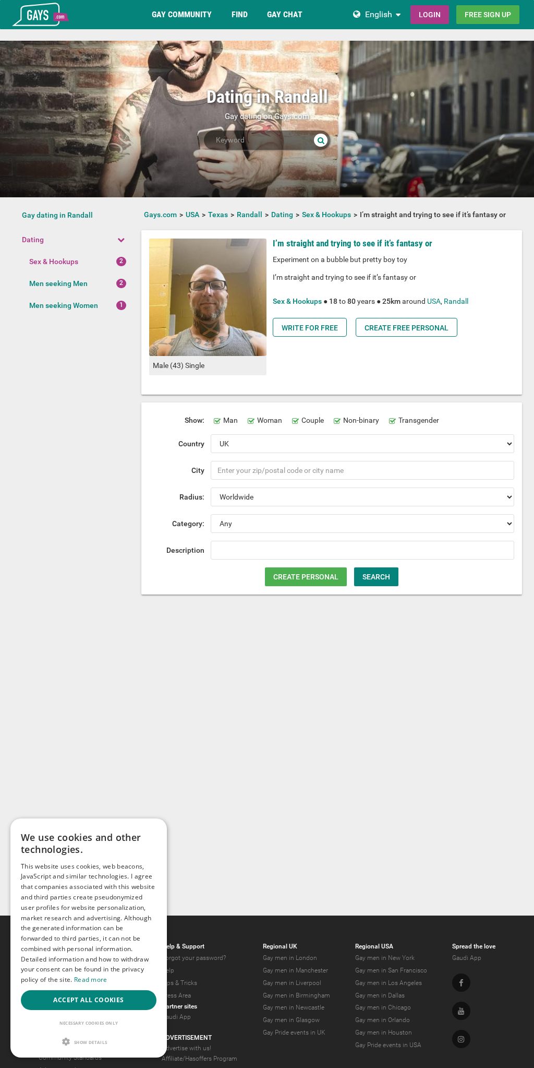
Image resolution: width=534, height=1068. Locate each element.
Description (185, 550)
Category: (188, 523)
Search (376, 577)
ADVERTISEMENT (187, 1037)
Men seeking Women (63, 305)
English (378, 14)
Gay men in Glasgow (291, 1020)
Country (191, 444)
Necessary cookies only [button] (88, 1023)
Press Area (176, 995)
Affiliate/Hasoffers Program (199, 1058)
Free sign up (488, 14)
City (197, 470)
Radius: (191, 497)
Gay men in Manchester (295, 970)
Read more (90, 979)
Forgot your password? (194, 958)
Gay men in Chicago (383, 1007)
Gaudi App (176, 1016)
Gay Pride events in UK (294, 1032)
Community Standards (70, 1057)
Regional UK (280, 946)
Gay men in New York (385, 958)
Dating (33, 239)
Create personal (305, 577)
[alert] (88, 938)
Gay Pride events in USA (388, 1045)
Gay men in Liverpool (292, 983)
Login (430, 14)
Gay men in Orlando (382, 1020)
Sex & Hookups (53, 261)
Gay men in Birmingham (296, 995)
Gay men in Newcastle (293, 1007)
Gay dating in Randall (57, 215)
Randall (456, 301)
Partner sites (179, 1006)
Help (168, 970)
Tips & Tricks (179, 983)
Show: (194, 420)
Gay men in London (290, 958)
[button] (88, 1041)
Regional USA (374, 946)
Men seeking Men (58, 283)
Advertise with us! (186, 1048)
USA (434, 301)
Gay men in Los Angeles (388, 983)
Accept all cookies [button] (88, 999)
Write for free (310, 328)
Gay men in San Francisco (391, 970)
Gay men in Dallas (380, 995)
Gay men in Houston (383, 1032)
